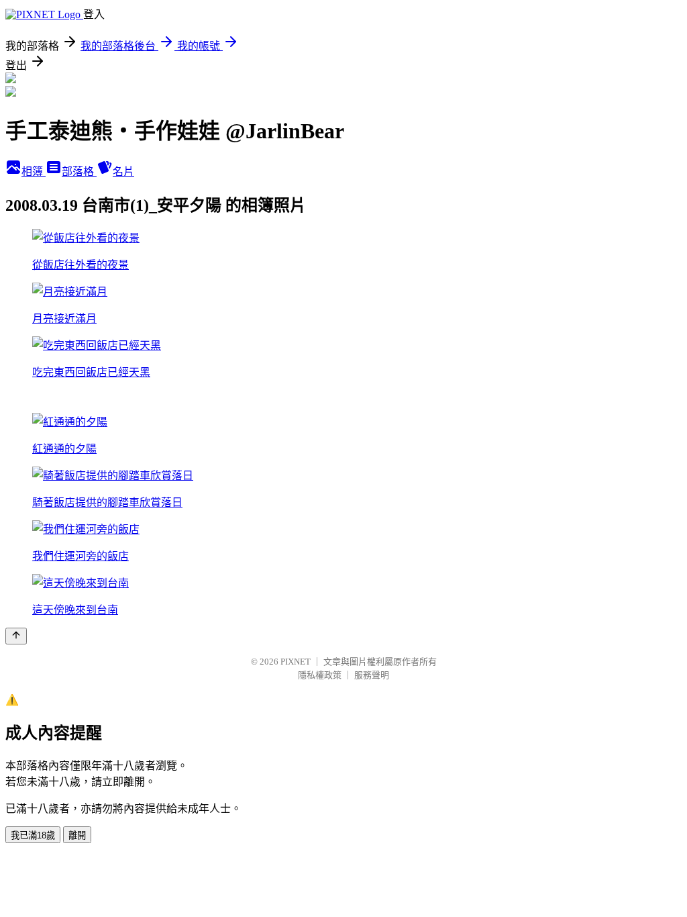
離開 (77, 835)
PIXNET (295, 662)
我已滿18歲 (33, 835)
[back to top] (16, 636)
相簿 (33, 171)
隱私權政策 (319, 675)
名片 (123, 171)
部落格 (79, 171)
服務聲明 (371, 675)
